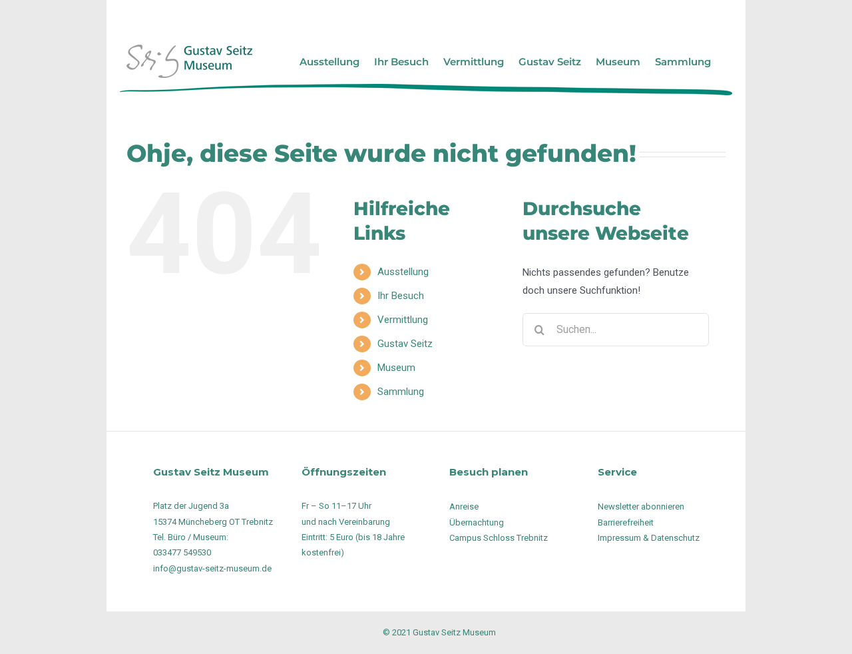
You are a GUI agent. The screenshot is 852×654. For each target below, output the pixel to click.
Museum (396, 368)
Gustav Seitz (405, 344)
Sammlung (400, 392)
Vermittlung (402, 320)
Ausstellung (403, 272)
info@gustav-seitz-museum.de (212, 568)
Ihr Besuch (400, 296)
